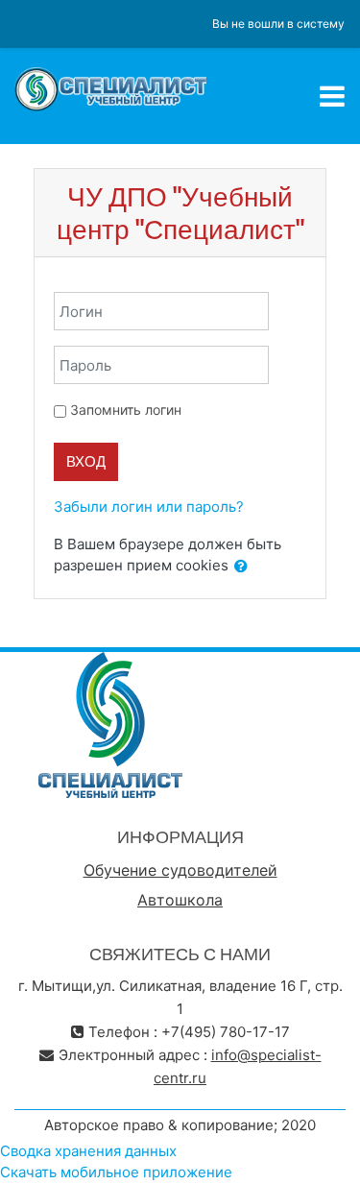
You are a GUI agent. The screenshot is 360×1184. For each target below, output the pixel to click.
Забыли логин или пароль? (149, 506)
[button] (241, 567)
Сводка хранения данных (88, 1151)
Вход (86, 461)
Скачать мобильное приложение (116, 1172)
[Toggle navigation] (332, 96)
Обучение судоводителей (180, 870)
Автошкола (180, 899)
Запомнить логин (125, 409)
